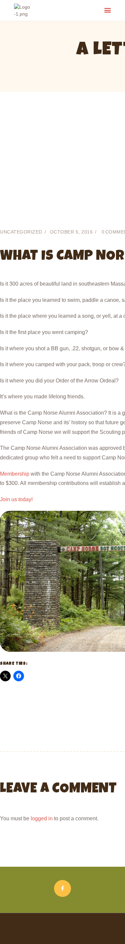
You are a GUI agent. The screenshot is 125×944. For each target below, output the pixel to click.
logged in (42, 818)
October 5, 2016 (71, 232)
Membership (14, 474)
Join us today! (16, 499)
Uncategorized (21, 232)
